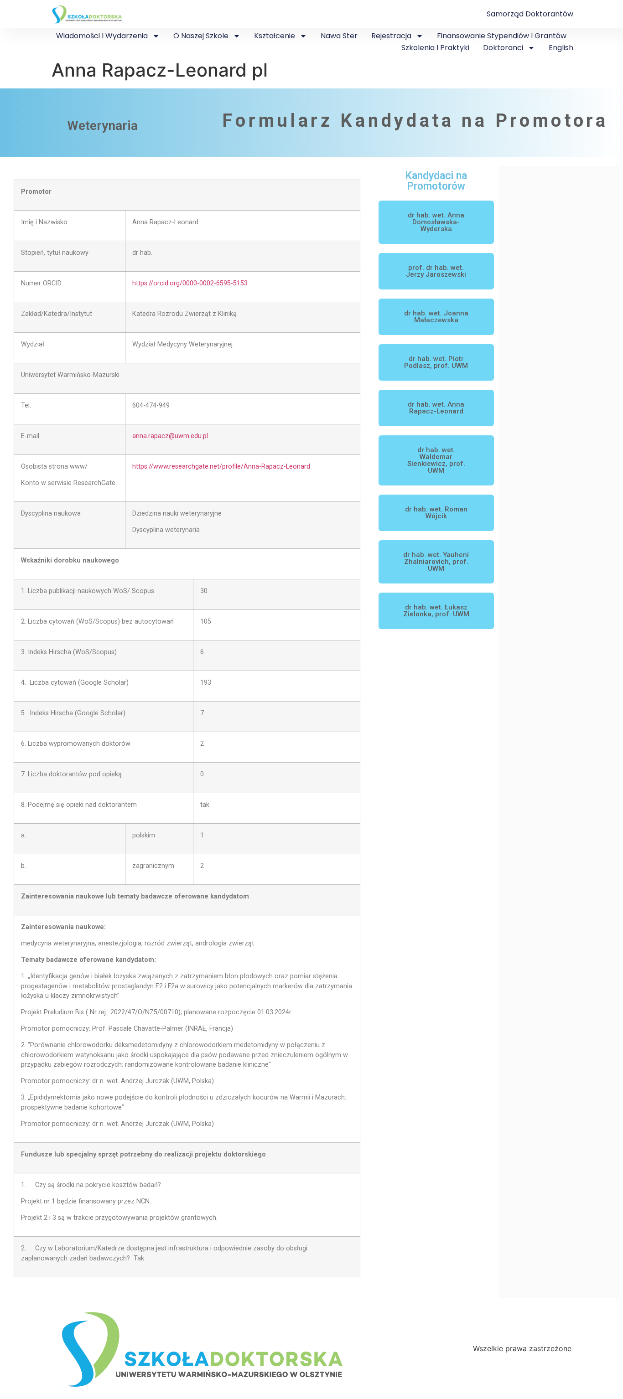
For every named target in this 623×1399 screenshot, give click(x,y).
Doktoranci (503, 47)
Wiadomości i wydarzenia (102, 36)
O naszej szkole (200, 36)
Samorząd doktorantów (530, 14)
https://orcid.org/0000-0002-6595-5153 (190, 283)
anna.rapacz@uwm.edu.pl (170, 436)
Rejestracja (391, 36)
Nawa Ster (339, 36)
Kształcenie (274, 36)
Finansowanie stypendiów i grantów (501, 36)
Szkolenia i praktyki (435, 47)
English (561, 47)
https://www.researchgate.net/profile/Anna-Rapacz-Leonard (221, 466)
